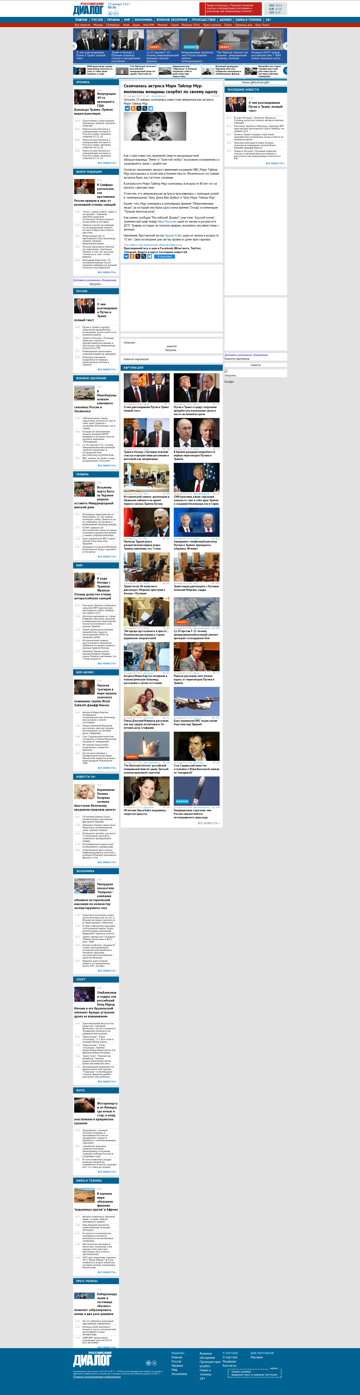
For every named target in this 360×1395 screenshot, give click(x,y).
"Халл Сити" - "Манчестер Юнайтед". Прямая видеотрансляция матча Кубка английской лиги (96, 1060)
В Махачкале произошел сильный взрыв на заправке (99, 352)
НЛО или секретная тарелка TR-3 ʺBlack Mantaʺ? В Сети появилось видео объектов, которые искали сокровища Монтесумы (99, 1262)
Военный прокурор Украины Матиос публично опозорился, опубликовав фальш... (228, 70)
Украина (113, 20)
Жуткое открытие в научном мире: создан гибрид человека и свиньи (98, 1219)
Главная (81, 20)
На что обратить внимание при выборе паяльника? (98, 1322)
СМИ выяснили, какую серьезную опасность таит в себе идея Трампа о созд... (100, 70)
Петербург (113, 25)
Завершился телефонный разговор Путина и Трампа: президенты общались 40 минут (195, 545)
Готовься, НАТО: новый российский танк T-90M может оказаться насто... (266, 55)
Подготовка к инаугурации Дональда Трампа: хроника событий (98, 123)
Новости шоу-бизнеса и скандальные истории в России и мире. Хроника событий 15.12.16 (96, 154)
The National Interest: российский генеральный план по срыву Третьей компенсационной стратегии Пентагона (146, 771)
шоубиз (226, 20)
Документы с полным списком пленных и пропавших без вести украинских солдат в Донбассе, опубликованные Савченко (99, 1136)
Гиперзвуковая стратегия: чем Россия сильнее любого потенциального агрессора (192, 814)
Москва (98, 25)
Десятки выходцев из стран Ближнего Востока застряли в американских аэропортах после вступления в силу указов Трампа (99, 621)
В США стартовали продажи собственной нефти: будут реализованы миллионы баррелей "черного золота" (98, 930)
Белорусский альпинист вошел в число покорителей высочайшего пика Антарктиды (99, 1331)
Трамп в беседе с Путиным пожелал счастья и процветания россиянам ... (125, 57)
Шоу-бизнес (159, 96)
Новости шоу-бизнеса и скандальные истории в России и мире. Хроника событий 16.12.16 (96, 144)
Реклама (257, 1357)
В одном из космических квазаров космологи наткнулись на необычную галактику (97, 1237)
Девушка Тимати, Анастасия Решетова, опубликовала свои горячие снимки (98, 827)
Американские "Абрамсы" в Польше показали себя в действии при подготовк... (184, 71)
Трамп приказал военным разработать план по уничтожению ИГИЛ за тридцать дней (97, 633)
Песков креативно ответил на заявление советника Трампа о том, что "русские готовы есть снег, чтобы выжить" (98, 251)
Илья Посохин (167, 221)
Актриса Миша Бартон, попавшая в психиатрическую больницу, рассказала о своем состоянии (98, 717)
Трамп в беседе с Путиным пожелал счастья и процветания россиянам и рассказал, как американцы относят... (230, 8)
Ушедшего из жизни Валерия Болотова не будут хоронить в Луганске (99, 549)
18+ (268, 20)
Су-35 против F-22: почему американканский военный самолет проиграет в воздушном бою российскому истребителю (98, 450)
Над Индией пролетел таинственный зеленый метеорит (96, 1227)
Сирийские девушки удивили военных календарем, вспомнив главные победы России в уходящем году (97, 1151)
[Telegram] (150, 108)
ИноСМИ (148, 25)
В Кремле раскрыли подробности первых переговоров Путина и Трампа (95, 361)
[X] (138, 108)
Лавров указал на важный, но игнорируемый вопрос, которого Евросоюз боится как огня (98, 229)
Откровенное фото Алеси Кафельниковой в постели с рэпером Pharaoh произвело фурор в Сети (99, 854)
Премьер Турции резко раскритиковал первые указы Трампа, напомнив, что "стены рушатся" (99, 655)
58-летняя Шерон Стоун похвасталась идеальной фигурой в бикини (97, 819)
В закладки (165, 256)
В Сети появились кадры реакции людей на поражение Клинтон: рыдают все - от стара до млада (99, 1163)
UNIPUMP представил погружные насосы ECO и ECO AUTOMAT (97, 1340)
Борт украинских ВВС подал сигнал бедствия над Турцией (98, 541)
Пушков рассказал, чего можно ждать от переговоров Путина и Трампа (194, 679)
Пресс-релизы (212, 25)
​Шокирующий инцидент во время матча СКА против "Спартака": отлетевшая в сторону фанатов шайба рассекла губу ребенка (98, 1072)
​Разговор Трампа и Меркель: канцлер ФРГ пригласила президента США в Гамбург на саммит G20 (99, 609)
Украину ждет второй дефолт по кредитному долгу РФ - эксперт (96, 963)
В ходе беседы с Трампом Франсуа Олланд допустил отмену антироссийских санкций (259, 120)
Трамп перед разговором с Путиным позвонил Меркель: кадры (196, 588)
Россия (97, 20)
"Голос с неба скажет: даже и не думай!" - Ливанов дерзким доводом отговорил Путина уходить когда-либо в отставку (99, 216)
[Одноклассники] (133, 108)
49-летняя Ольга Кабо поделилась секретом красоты (95, 747)
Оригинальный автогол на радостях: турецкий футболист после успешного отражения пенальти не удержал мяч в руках (99, 1028)
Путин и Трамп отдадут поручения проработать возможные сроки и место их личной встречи (99, 331)
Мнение (163, 25)
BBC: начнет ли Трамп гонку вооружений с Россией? (98, 459)
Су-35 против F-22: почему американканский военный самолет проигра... (162, 57)
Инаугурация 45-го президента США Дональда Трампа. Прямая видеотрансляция (98, 240)
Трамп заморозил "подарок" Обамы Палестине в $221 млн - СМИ (98, 939)
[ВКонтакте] (127, 108)
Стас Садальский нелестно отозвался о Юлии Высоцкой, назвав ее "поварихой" (99, 739)
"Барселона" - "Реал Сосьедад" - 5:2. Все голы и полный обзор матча (98, 1039)
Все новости (82, 25)
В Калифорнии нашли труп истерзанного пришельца (98, 845)
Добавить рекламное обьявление (94, 280)
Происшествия (203, 20)
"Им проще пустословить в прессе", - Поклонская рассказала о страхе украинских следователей (146, 634)
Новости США (135, 244)
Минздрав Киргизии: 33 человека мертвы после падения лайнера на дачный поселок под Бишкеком (99, 264)
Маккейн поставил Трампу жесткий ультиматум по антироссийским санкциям (269, 71)
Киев (126, 25)
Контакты (229, 1365)
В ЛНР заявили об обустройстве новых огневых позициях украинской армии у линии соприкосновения (99, 531)
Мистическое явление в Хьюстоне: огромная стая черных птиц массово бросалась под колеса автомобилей (97, 1249)
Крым (136, 25)
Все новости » (107, 162)
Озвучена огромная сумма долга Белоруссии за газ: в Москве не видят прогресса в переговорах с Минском (98, 919)
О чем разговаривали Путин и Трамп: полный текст (90, 55)
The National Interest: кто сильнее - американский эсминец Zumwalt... (232, 55)
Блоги (228, 25)
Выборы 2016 (191, 25)
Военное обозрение (172, 20)
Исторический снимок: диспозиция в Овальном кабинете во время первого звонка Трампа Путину (98, 644)
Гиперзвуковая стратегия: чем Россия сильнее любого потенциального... (197, 57)
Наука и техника (248, 20)
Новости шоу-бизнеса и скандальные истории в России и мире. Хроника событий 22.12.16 (96, 133)
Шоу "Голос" (262, 25)
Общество (164, 244)
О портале (230, 1357)
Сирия (175, 25)
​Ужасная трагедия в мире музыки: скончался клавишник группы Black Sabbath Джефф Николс (255, 145)
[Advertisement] (199, 132)
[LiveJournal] (144, 108)
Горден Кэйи (174, 235)
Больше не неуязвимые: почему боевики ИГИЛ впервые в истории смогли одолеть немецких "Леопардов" (98, 436)
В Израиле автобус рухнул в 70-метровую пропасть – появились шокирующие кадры (99, 837)
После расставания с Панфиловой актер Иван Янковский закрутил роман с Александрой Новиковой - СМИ (99, 758)
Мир (127, 20)
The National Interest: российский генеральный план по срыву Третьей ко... (143, 70)
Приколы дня (243, 25)
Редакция (229, 1361)
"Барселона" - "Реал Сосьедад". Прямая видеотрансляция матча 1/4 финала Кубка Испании (98, 1049)
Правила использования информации (97, 1377)
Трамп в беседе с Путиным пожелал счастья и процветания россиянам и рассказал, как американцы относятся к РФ (98, 343)
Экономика (143, 20)
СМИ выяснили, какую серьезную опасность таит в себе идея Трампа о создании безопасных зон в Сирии (99, 423)
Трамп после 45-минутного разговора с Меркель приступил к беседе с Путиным (144, 590)
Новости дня (175, 244)
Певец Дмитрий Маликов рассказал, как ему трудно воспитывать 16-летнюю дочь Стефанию (98, 729)
